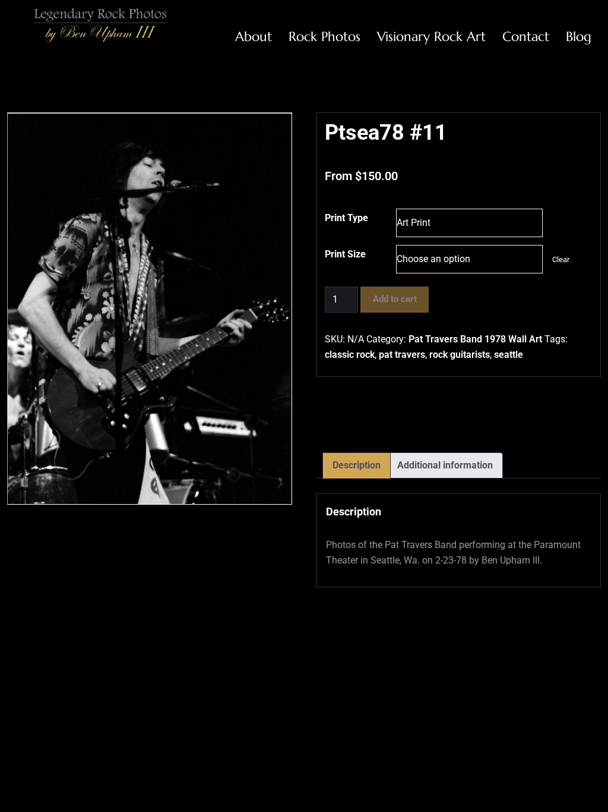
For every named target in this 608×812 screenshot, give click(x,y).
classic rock (350, 354)
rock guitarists (459, 354)
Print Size (345, 254)
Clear (560, 259)
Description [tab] (356, 465)
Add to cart (395, 299)
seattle (508, 354)
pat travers (402, 354)
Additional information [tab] (445, 465)
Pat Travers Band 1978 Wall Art (475, 339)
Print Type (346, 218)
